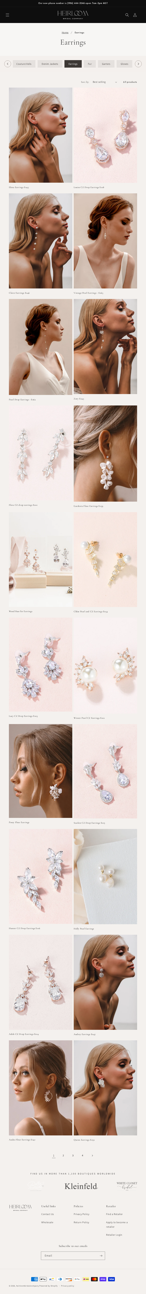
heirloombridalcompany (27, 1286)
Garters (106, 63)
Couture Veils (23, 63)
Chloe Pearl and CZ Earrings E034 (91, 611)
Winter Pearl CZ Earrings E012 (89, 718)
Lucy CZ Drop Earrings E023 (23, 716)
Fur (90, 63)
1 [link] (53, 1155)
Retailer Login (114, 1234)
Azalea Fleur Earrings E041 (22, 1139)
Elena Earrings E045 (19, 187)
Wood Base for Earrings (20, 611)
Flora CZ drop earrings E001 (23, 505)
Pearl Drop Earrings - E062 (22, 399)
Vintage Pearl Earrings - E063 (88, 292)
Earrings (73, 63)
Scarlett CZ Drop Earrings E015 (89, 822)
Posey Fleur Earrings (19, 822)
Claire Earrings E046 (19, 292)
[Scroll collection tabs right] (138, 63)
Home (65, 32)
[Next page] (92, 1155)
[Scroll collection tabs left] (7, 63)
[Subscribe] (101, 1256)
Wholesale (47, 1222)
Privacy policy (67, 1286)
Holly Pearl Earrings (84, 928)
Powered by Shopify (48, 1286)
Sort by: (85, 81)
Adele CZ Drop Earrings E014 (24, 1034)
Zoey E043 (79, 398)
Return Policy (81, 1222)
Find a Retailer (114, 1214)
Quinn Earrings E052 (84, 1139)
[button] (7, 15)
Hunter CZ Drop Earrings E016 (24, 928)
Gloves (124, 63)
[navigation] (73, 64)
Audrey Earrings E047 (85, 1034)
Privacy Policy (81, 1214)
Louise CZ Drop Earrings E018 (89, 187)
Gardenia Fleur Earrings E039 (88, 506)
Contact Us (47, 1214)
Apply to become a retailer (117, 1224)
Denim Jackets (50, 63)
